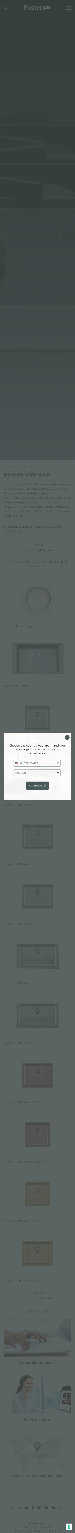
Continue (35, 785)
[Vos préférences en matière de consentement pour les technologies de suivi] (69, 1527)
